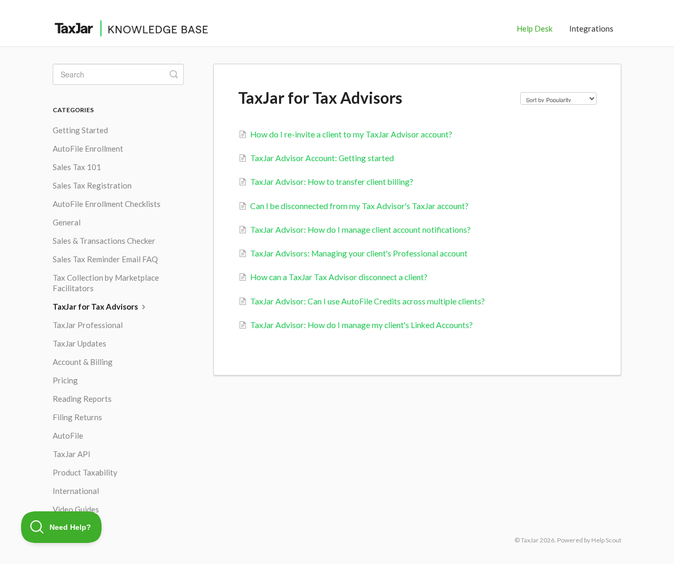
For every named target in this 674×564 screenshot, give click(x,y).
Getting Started (80, 130)
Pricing (65, 380)
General (67, 222)
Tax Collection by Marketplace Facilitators (106, 283)
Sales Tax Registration (92, 185)
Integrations (591, 28)
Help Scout (606, 540)
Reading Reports (82, 398)
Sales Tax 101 (77, 167)
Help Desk (534, 28)
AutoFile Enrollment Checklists (107, 204)
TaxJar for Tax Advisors (96, 306)
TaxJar (530, 540)
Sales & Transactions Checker (104, 240)
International (76, 491)
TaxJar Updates (79, 343)
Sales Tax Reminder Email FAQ (105, 259)
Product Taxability (85, 472)
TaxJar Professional (88, 325)
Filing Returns (77, 417)
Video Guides (76, 509)
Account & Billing (83, 362)
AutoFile (68, 435)
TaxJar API (72, 454)
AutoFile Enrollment (88, 148)
